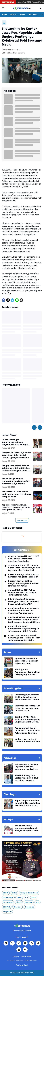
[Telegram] (12, 300)
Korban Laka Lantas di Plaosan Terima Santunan (27, 740)
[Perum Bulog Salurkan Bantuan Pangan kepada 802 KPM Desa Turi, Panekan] (37, 482)
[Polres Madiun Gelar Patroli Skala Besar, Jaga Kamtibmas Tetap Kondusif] (37, 495)
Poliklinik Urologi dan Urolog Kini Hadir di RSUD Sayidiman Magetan (27, 778)
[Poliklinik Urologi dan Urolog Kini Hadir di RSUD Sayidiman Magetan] (8, 779)
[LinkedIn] (18, 949)
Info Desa (33, 14)
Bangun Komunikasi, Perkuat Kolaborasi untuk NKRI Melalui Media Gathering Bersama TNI (16, 468)
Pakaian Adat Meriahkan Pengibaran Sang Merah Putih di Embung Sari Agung (23, 583)
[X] (8, 300)
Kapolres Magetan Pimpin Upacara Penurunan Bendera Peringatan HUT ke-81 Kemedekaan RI (16, 507)
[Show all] (39, 652)
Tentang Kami (22, 965)
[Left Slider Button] (34, 427)
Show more (22, 520)
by (18, 973)
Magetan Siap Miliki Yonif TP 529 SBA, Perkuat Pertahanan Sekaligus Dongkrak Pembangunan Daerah (23, 558)
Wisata (13, 14)
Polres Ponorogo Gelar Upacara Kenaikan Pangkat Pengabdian (23, 575)
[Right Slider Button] (41, 14)
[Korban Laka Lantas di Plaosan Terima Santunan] (8, 742)
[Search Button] (40, 8)
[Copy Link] (21, 300)
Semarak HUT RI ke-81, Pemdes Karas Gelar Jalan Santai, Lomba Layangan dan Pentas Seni (16, 455)
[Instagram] (18, 943)
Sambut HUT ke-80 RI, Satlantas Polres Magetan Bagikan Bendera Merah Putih (27, 719)
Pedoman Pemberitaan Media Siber (22, 961)
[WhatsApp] (17, 300)
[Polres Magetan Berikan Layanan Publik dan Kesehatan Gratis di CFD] (8, 768)
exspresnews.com (26, 973)
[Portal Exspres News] (22, 8)
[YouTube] (25, 943)
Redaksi (16, 956)
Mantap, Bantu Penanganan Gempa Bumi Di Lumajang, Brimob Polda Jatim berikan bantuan (27, 672)
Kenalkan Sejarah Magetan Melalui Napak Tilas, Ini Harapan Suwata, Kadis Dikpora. (27, 828)
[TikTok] (38, 943)
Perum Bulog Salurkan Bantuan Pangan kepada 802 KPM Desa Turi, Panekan (16, 481)
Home (4, 14)
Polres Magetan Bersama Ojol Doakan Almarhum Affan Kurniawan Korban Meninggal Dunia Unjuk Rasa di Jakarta (27, 697)
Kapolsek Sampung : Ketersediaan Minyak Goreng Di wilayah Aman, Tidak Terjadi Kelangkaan (23, 628)
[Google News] (31, 943)
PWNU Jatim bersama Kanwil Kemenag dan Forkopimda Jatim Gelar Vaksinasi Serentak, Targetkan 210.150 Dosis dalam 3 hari (24, 638)
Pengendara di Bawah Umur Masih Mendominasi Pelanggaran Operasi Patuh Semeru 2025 (27, 730)
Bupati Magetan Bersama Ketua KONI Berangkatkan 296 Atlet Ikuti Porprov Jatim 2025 (27, 803)
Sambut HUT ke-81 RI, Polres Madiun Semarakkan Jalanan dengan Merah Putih (22, 592)
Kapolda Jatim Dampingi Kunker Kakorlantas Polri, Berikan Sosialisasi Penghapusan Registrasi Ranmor (24, 610)
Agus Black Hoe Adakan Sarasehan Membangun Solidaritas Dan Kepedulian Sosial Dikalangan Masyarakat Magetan (26, 661)
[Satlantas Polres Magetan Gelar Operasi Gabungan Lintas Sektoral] (8, 709)
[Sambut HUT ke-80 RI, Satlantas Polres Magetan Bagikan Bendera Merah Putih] (8, 720)
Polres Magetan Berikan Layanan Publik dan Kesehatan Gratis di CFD (26, 766)
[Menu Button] (3, 8)
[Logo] (22, 926)
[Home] (4, 22)
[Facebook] (3, 300)
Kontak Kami (26, 956)
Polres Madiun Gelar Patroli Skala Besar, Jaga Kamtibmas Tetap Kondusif (16, 494)
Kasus (22, 14)
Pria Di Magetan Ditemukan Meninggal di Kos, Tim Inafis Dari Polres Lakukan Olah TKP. (23, 601)
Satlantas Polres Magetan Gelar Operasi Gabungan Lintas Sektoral (27, 708)
